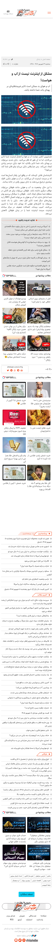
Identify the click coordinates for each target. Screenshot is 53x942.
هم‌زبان (22, 915)
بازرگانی (44, 754)
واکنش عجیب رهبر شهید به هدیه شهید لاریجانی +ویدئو (29, 628)
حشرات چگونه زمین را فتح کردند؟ (37, 707)
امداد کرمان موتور (16, 876)
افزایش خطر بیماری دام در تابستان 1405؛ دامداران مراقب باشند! (26, 789)
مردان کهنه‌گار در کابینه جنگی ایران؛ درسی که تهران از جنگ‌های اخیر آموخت (26, 259)
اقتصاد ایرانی (36, 880)
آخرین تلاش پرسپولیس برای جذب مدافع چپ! (32, 682)
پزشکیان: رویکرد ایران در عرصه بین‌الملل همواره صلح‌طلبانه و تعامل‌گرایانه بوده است (28, 668)
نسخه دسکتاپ (26, 894)
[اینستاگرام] (24, 940)
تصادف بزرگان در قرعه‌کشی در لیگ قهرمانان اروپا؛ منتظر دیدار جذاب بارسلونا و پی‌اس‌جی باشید (28, 635)
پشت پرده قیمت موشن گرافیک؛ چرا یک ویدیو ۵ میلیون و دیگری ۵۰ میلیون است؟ (27, 784)
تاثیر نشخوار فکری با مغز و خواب (37, 730)
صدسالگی (32, 915)
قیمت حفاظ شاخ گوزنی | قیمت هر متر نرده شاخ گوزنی (29, 803)
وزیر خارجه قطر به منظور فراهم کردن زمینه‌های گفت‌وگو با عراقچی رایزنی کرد (27, 724)
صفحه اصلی (46, 59)
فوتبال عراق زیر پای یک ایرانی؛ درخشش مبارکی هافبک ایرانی (27, 763)
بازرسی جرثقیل (40, 876)
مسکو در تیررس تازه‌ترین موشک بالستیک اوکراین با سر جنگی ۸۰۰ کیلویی (27, 573)
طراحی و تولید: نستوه (24, 935)
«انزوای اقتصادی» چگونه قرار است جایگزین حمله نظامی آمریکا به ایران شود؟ (28, 267)
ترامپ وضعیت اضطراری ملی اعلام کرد (35, 579)
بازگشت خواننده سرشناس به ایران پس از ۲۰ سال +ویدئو (28, 551)
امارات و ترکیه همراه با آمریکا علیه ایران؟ (34, 566)
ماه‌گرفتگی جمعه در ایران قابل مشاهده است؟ (32, 615)
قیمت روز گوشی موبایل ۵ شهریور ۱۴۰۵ (35, 712)
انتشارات (29, 919)
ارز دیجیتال (16, 880)
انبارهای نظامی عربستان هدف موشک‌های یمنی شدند (29, 692)
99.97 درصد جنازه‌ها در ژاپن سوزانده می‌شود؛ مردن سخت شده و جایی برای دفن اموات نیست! (28, 236)
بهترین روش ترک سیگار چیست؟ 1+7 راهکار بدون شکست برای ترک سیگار (27, 777)
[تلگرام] (16, 940)
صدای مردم (11, 915)
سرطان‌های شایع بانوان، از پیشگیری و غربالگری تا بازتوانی (28, 697)
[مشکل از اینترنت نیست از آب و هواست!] (26, 109)
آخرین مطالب (42, 595)
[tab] (44, 534)
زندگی (38, 59)
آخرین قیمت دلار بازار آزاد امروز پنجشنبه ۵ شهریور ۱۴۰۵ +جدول (26, 589)
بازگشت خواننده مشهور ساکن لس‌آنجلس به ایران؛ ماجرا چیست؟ (25, 656)
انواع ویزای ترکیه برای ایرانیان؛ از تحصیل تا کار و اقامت (29, 759)
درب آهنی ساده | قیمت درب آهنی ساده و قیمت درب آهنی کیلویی (26, 798)
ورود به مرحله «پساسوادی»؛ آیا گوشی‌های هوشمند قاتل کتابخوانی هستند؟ (28, 244)
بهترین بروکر (26, 880)
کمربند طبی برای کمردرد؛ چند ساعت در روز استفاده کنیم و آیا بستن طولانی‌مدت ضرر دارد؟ (29, 769)
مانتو (49, 876)
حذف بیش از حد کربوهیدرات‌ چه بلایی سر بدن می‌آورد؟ (29, 735)
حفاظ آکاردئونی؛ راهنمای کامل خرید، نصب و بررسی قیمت (28, 807)
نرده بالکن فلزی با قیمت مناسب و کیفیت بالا (33, 794)
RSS (11, 919)
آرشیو (20, 919)
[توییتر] (20, 940)
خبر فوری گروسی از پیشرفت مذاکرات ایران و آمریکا (31, 584)
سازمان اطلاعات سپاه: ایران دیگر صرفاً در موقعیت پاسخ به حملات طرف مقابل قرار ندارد (27, 622)
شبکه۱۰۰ (43, 915)
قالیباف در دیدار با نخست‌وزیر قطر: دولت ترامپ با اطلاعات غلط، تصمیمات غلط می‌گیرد (27, 643)
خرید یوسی (47, 880)
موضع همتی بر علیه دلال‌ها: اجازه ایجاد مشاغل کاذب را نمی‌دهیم (25, 661)
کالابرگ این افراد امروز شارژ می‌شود (36, 561)
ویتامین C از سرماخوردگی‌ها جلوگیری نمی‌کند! (32, 687)
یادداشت (40, 919)
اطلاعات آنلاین (26, 12)
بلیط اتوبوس (46, 885)
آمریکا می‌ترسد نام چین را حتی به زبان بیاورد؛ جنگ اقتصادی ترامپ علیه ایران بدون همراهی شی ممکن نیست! (27, 228)
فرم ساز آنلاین (28, 876)
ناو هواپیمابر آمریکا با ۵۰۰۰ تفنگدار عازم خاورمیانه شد (30, 555)
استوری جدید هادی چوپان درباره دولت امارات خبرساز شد (28, 546)
